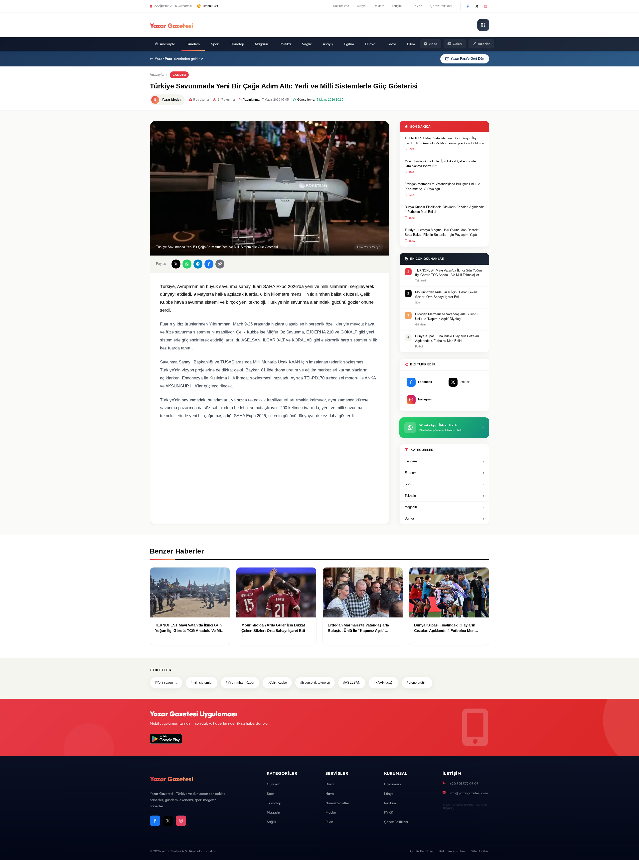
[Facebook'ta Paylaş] (208, 264)
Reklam (379, 6)
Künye (361, 6)
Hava (329, 793)
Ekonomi (411, 473)
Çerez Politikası (441, 6)
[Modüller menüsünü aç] (483, 25)
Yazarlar (483, 44)
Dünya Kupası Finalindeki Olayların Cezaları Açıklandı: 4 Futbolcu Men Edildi (444, 209)
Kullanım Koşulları (452, 851)
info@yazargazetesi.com (469, 793)
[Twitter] (476, 6)
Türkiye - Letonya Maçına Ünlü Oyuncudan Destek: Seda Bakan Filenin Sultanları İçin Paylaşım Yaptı (442, 232)
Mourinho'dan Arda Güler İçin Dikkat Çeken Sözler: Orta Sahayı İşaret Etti (441, 163)
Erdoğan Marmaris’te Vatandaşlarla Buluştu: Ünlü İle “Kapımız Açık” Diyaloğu (442, 186)
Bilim (411, 44)
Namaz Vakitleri (337, 803)
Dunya (409, 518)
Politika (285, 44)
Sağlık (307, 44)
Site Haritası (480, 851)
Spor (215, 44)
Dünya (370, 44)
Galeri (457, 44)
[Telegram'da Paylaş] (197, 264)
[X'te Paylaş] (175, 264)
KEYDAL (468, 804)
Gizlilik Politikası (421, 851)
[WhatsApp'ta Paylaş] (186, 264)
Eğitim (349, 44)
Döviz (329, 784)
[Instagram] (485, 6)
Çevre (391, 44)
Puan (329, 822)
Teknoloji (237, 44)
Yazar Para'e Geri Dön (467, 58)
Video (433, 44)
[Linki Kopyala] (219, 264)
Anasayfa (167, 44)
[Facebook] (468, 6)
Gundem (411, 461)
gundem (179, 74)
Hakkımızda (341, 6)
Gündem (193, 44)
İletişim (397, 6)
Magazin (261, 44)
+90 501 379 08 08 (464, 783)
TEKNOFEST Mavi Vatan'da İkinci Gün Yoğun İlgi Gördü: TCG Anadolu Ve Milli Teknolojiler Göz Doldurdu (444, 140)
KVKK (419, 6)
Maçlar (330, 812)
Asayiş (328, 44)
